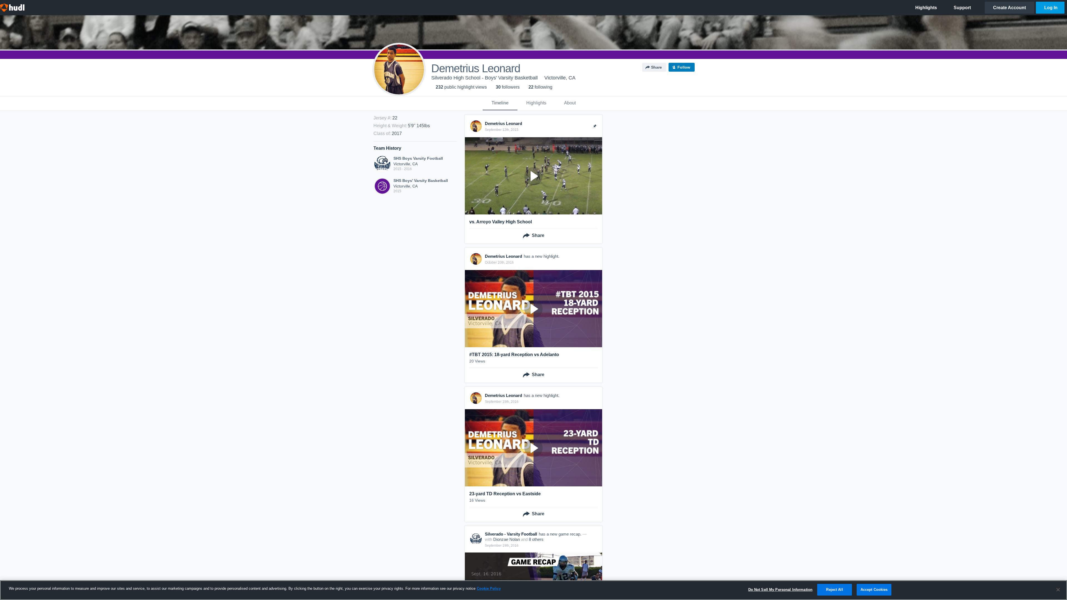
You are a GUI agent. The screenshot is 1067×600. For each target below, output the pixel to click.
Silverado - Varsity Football (511, 534)
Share (656, 67)
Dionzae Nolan (506, 539)
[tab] (500, 103)
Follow (683, 67)
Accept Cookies (874, 590)
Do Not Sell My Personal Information (780, 590)
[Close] (1058, 590)
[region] (533, 590)
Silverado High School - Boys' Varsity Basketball (484, 78)
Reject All (834, 590)
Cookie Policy (489, 588)
